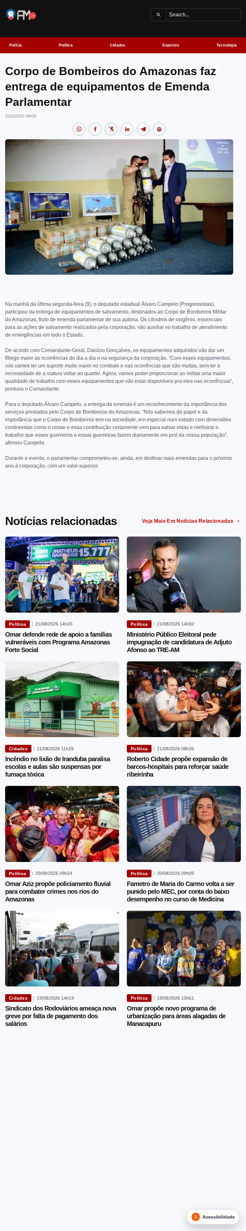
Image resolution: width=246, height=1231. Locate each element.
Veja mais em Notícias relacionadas (187, 521)
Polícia (15, 45)
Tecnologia (227, 45)
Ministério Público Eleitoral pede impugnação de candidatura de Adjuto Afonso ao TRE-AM (179, 642)
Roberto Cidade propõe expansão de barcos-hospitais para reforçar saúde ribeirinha (177, 766)
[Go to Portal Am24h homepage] (21, 15)
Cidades (118, 45)
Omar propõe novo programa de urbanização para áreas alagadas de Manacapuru (176, 1016)
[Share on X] (111, 129)
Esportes (171, 45)
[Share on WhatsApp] (79, 129)
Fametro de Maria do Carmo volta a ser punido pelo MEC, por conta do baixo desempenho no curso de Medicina (180, 891)
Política (66, 45)
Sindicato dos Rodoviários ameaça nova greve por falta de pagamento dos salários (60, 1016)
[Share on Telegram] (143, 129)
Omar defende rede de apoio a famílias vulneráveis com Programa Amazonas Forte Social (58, 642)
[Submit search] (159, 15)
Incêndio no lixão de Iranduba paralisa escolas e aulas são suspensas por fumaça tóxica (57, 766)
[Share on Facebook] (95, 129)
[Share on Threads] (159, 129)
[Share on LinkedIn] (127, 129)
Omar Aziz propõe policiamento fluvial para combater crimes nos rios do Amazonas (58, 891)
